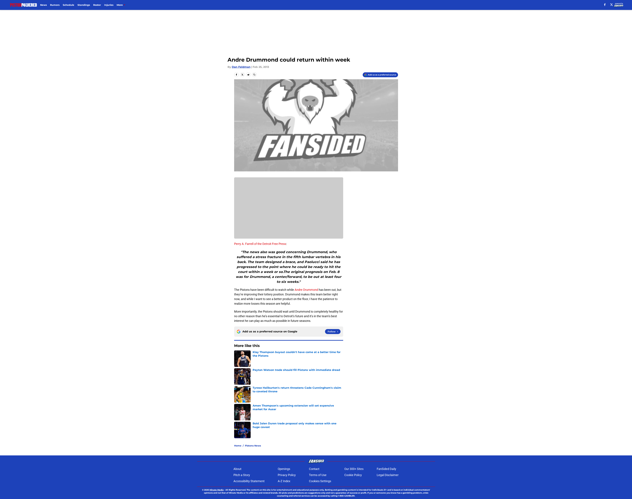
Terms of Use (317, 475)
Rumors (54, 4)
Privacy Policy (287, 475)
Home (237, 445)
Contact (314, 469)
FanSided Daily (386, 469)
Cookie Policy (353, 475)
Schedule (68, 4)
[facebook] (605, 4)
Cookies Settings (320, 481)
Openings (284, 469)
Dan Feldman (241, 67)
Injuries (108, 4)
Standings (83, 4)
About (237, 469)
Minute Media (217, 490)
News (43, 4)
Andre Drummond (306, 289)
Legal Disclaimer (388, 475)
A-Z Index (284, 481)
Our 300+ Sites (354, 469)
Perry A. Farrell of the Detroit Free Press (260, 244)
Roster (97, 4)
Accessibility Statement (249, 481)
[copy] (254, 74)
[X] (611, 4)
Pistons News (253, 445)
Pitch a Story (241, 475)
